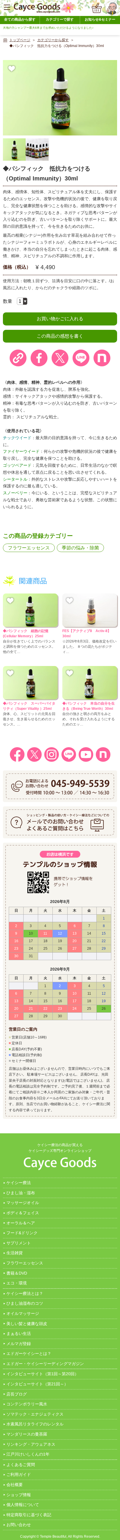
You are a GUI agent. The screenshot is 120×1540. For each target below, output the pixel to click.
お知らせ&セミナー (100, 19)
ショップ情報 (18, 1494)
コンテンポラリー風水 (26, 1404)
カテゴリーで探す (60, 19)
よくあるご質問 (20, 1464)
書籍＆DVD (16, 1273)
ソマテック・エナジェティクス (34, 1414)
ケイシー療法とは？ (24, 1293)
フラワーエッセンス (29, 547)
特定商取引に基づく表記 (28, 1514)
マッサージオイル (22, 1202)
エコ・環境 (16, 1283)
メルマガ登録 (18, 1343)
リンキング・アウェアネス (30, 1444)
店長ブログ (16, 1394)
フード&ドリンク (22, 1232)
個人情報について (22, 1504)
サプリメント (18, 1243)
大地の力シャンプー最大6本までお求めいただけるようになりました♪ (48, 27)
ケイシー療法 (18, 1182)
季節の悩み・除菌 (80, 547)
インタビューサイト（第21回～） (37, 1384)
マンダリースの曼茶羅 (26, 1434)
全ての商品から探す (20, 19)
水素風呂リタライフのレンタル (34, 1424)
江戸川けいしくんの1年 (28, 1454)
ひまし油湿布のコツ (24, 1303)
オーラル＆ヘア (20, 1223)
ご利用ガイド (18, 1474)
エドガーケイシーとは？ (28, 1353)
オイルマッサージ (22, 1313)
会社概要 (14, 1484)
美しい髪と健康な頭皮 (26, 1323)
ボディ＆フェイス (22, 1212)
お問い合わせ (18, 1524)
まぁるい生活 (18, 1333)
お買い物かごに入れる (60, 318)
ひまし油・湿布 (20, 1192)
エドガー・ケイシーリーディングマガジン (45, 1363)
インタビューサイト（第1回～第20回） (42, 1373)
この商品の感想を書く (60, 336)
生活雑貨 (14, 1253)
